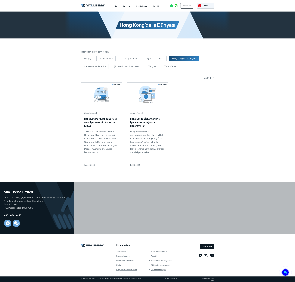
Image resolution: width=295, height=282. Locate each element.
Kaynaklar (156, 6)
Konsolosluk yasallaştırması (161, 260)
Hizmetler (126, 6)
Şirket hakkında (141, 6)
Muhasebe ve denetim (125, 260)
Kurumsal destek (123, 256)
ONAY (212, 280)
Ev (116, 6)
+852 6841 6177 (12, 215)
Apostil (153, 256)
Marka (118, 265)
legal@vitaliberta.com (171, 278)
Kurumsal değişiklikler (159, 251)
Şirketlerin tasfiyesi (158, 270)
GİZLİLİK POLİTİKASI (208, 278)
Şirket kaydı (121, 251)
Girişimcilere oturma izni (160, 265)
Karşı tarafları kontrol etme (126, 270)
